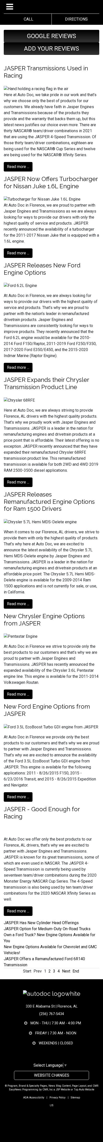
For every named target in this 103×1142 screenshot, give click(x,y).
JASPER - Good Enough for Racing (42, 812)
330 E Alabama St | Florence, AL (52, 1006)
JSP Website (63, 1089)
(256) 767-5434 (51, 1014)
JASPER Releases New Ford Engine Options (42, 269)
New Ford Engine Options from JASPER (47, 710)
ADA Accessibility (33, 1097)
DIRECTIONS (75, 19)
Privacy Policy (58, 1097)
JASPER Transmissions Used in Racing (46, 72)
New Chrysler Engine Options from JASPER (44, 619)
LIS (51, 1105)
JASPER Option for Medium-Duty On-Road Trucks (47, 928)
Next (66, 971)
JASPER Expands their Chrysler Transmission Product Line (46, 383)
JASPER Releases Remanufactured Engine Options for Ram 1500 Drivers (49, 502)
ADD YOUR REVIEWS (51, 48)
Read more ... (18, 166)
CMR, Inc (47, 1089)
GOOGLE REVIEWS (51, 36)
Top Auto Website (84, 1089)
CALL (27, 19)
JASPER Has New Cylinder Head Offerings (41, 922)
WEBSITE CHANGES (51, 1075)
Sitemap (75, 1097)
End (75, 971)
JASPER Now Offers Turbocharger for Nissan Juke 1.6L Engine (51, 182)
